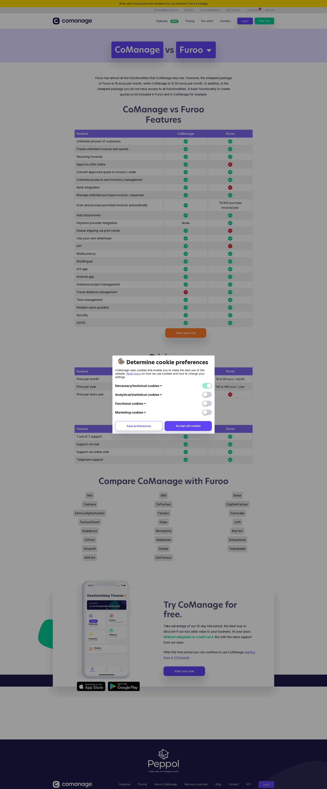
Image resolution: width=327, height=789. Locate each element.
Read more (133, 373)
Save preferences (139, 426)
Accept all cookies (188, 426)
